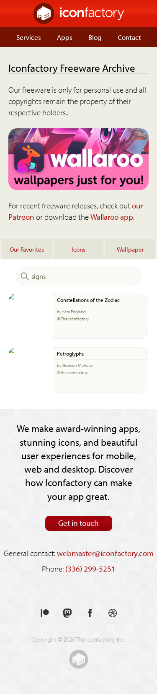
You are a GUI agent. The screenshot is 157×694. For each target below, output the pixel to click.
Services (28, 37)
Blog (95, 37)
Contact (129, 37)
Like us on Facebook (90, 613)
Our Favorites (27, 249)
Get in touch (78, 523)
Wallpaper (130, 249)
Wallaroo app (111, 217)
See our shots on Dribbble (113, 613)
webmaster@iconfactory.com (105, 553)
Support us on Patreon (45, 613)
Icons (78, 249)
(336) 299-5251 (90, 569)
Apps (64, 37)
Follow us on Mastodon (67, 613)
